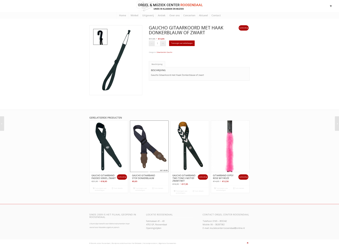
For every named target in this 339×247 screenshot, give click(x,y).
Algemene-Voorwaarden (167, 243)
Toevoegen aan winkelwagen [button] (100, 189)
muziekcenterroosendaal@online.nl (227, 228)
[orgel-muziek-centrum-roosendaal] (169, 6)
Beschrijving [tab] (157, 64)
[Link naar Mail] (248, 243)
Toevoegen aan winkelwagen (182, 43)
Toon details (118, 188)
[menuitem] (122, 15)
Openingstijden (153, 228)
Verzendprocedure (150, 243)
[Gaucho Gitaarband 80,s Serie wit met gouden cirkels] (337, 123)
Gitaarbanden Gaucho (164, 52)
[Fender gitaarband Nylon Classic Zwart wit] (2, 123)
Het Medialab (136, 243)
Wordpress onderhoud (120, 243)
